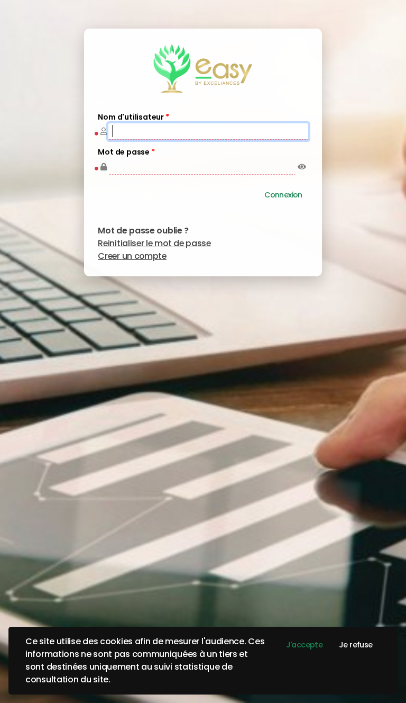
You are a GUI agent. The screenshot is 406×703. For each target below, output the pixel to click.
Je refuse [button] (356, 644)
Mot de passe (126, 152)
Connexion (283, 195)
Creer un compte (132, 256)
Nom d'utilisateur (133, 117)
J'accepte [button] (304, 644)
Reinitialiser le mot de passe (154, 243)
